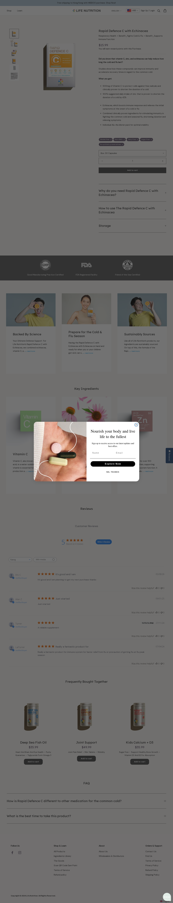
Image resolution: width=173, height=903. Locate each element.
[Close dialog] (136, 424)
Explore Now (113, 464)
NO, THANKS (113, 472)
